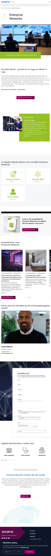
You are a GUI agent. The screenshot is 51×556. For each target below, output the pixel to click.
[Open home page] (5, 2)
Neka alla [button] (19, 551)
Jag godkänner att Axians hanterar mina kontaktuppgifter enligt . (32, 412)
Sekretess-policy (25, 547)
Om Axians (32, 530)
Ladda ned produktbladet (30, 229)
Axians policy (25, 412)
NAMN (19, 379)
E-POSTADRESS (20, 389)
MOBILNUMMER (20, 394)
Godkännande (20, 410)
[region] (26, 127)
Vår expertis (7, 8)
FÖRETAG (19, 384)
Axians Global (25, 496)
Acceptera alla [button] (29, 551)
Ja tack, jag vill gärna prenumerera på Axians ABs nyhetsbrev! (30, 418)
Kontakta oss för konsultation (25, 97)
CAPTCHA (19, 422)
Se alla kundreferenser (8, 297)
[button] (24, 138)
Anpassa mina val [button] (8, 551)
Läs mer (3, 292)
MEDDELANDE (19, 399)
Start (2, 8)
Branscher (32, 536)
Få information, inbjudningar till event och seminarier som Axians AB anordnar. (30, 419)
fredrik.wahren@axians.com (7, 353)
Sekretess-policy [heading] (10, 543)
